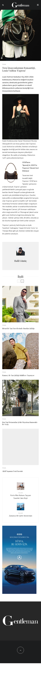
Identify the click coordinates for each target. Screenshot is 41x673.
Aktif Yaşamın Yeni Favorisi (12, 471)
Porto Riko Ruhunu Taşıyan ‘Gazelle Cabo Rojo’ (20, 495)
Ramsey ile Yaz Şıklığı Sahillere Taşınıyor (18, 375)
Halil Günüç (20, 260)
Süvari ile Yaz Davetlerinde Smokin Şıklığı (18, 328)
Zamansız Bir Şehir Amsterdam (20, 514)
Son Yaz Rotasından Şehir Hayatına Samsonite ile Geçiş (19, 423)
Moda (4, 64)
